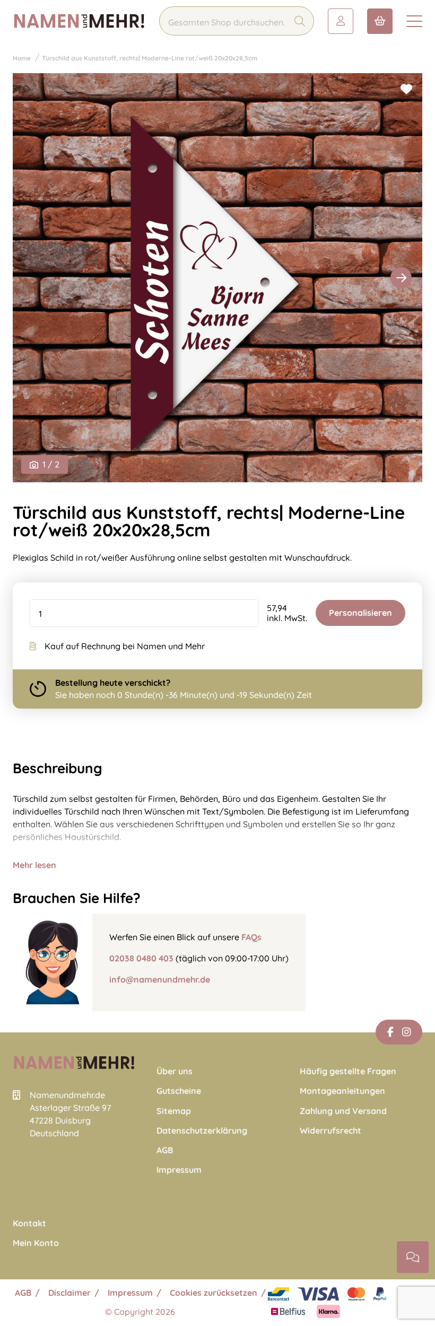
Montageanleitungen (342, 1091)
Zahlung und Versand (343, 1111)
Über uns (174, 1071)
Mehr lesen (34, 865)
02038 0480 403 (141, 958)
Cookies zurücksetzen (213, 1292)
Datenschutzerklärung (201, 1131)
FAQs (251, 937)
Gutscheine (178, 1091)
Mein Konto (36, 1243)
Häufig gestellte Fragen (348, 1071)
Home (22, 58)
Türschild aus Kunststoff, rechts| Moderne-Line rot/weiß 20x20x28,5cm (149, 58)
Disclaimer (69, 1292)
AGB (164, 1150)
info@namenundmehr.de (159, 979)
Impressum (179, 1170)
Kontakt (29, 1223)
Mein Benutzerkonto (340, 21)
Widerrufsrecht (330, 1131)
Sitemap (173, 1111)
